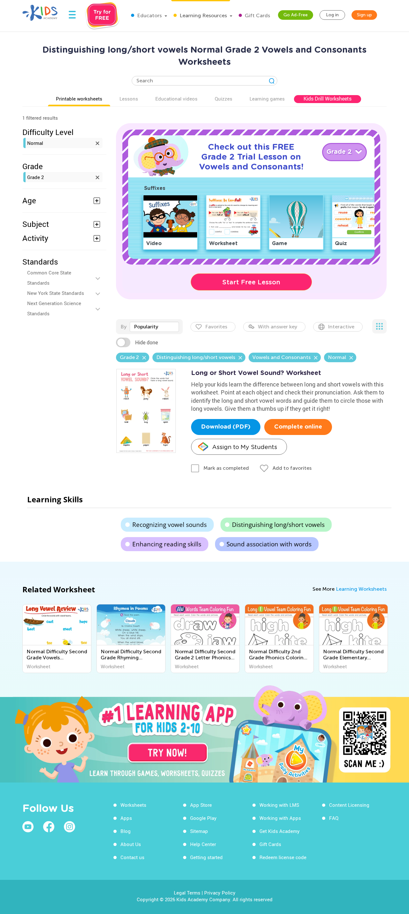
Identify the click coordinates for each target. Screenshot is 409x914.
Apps (126, 818)
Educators (149, 15)
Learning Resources (202, 15)
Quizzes (223, 98)
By (123, 327)
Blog (125, 831)
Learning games (267, 98)
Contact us (132, 857)
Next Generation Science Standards (54, 308)
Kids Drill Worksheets (327, 98)
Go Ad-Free (295, 15)
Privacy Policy (219, 892)
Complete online (298, 427)
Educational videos (176, 98)
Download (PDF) (226, 427)
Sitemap (199, 831)
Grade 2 (35, 177)
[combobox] (154, 327)
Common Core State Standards (49, 277)
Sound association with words (269, 544)
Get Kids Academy (279, 831)
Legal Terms (187, 892)
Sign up (364, 15)
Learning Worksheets (361, 589)
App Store (201, 805)
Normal (35, 143)
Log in (332, 15)
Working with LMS (279, 805)
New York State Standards (55, 293)
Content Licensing (349, 805)
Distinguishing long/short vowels (278, 525)
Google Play (203, 818)
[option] (56, 638)
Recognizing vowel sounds (169, 525)
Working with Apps (280, 818)
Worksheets (133, 805)
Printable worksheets (79, 98)
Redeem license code (282, 857)
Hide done (146, 342)
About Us (130, 844)
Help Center (203, 844)
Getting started (206, 857)
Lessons (129, 98)
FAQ (333, 818)
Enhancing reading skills (166, 544)
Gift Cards (256, 15)
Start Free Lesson (251, 282)
